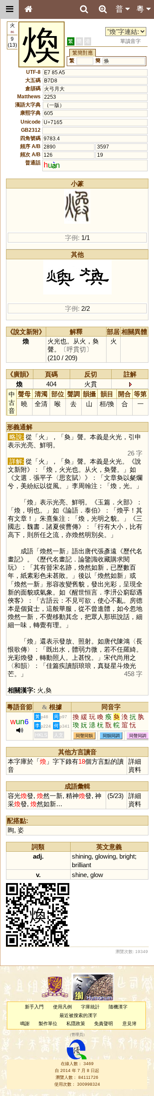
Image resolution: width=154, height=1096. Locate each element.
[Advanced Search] (102, 9)
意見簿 (129, 1023)
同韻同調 (111, 735)
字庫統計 (90, 1006)
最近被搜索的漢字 (78, 1015)
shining (82, 856)
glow (96, 874)
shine (79, 874)
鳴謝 (25, 1023)
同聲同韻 (84, 735)
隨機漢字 (118, 1006)
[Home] (28, 9)
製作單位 (47, 1023)
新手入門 (34, 1006)
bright (127, 856)
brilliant (81, 864)
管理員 (77, 1035)
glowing (105, 856)
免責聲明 (103, 1023)
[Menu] (9, 9)
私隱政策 (75, 1023)
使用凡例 (62, 1006)
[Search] (83, 9)
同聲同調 (137, 735)
